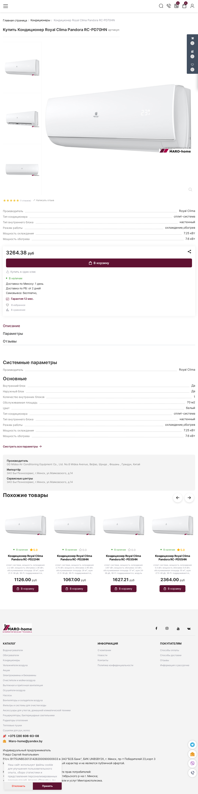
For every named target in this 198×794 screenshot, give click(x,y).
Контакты (103, 660)
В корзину (101, 263)
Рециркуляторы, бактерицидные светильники (29, 715)
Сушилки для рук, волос (16, 730)
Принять (47, 786)
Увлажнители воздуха (15, 665)
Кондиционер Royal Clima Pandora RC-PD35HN (123, 557)
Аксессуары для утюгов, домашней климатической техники (37, 710)
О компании (104, 650)
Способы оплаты (169, 650)
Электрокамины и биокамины (19, 675)
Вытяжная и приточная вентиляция (23, 685)
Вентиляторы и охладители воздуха (23, 700)
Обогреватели (11, 655)
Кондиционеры (11, 660)
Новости (102, 655)
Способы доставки (170, 655)
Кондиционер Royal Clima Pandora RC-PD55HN (172, 557)
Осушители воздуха (14, 690)
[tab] (99, 326)
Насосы (7, 695)
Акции (6, 670)
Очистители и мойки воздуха (19, 680)
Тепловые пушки (12, 725)
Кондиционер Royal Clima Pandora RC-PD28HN (74, 557)
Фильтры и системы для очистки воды (24, 705)
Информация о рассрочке (174, 665)
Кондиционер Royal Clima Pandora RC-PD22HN (25, 557)
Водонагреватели (13, 650)
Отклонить (18, 786)
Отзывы (164, 660)
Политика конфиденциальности (115, 665)
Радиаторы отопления (15, 720)
